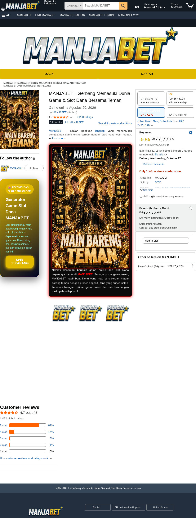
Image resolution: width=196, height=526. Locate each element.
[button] (54, 2)
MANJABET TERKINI (101, 15)
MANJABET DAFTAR (72, 15)
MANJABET (24, 15)
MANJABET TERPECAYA (37, 85)
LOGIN (49, 73)
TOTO (158, 182)
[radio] (151, 98)
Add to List (151, 240)
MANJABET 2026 (128, 15)
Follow (34, 168)
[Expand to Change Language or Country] (107, 507)
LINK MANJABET (45, 15)
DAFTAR (147, 73)
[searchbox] (101, 5)
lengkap (100, 130)
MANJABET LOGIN (27, 83)
